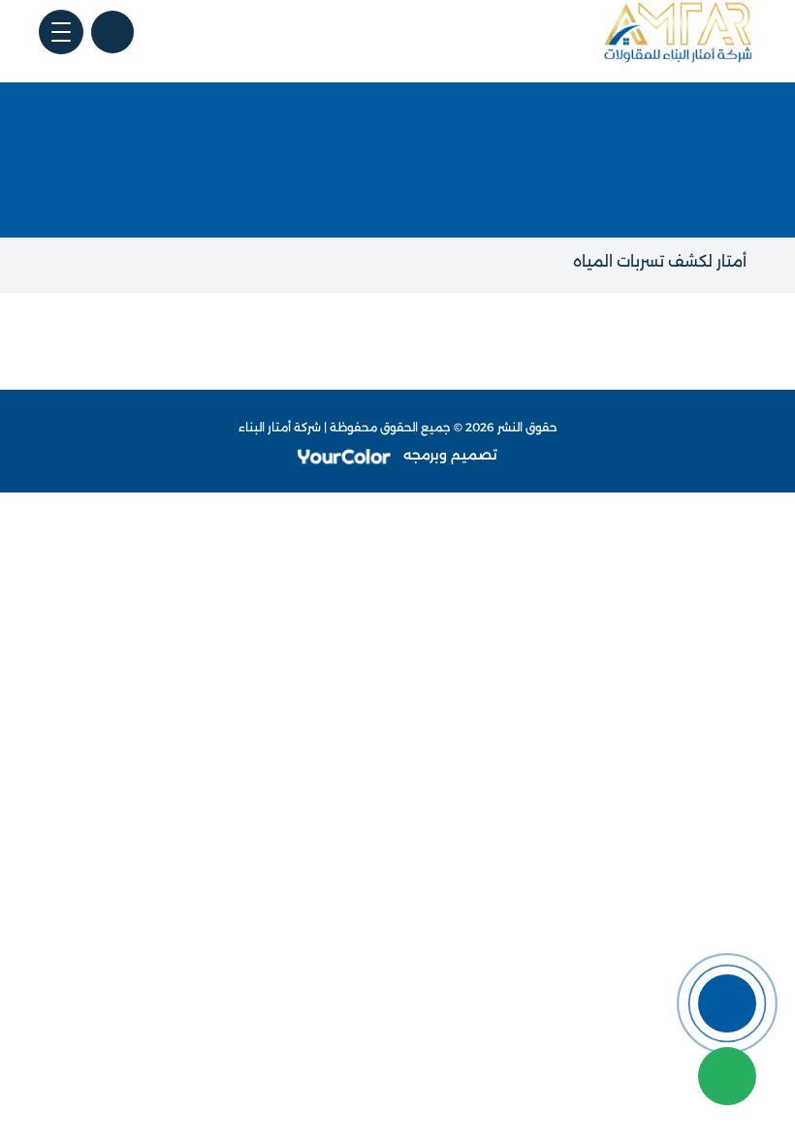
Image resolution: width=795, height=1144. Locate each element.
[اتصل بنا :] (727, 1003)
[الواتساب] (727, 1076)
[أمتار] (678, 32)
